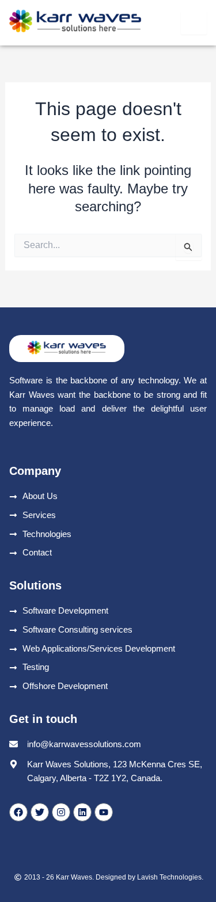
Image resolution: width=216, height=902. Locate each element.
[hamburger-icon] (194, 23)
